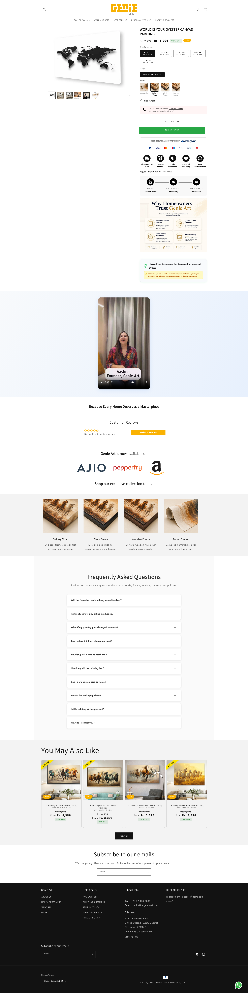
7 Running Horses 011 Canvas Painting (187, 805)
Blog (44, 912)
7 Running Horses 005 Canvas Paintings (103, 806)
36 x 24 (197, 53)
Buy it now (173, 130)
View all (124, 835)
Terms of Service (92, 912)
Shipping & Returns (94, 902)
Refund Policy (91, 907)
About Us (46, 896)
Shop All (46, 907)
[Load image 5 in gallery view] (86, 95)
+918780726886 (176, 108)
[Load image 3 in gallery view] (69, 95)
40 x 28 (148, 61)
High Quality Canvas (152, 74)
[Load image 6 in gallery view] (95, 95)
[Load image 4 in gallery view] (77, 95)
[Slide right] (129, 95)
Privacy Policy (91, 917)
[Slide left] (44, 95)
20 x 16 (164, 53)
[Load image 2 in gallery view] (60, 95)
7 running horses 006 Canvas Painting (145, 805)
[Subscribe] (147, 871)
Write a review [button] (148, 432)
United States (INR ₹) (53, 981)
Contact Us (131, 937)
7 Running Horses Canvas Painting (61, 805)
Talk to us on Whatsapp (139, 931)
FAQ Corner (89, 896)
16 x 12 (147, 53)
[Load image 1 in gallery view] (51, 95)
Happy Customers (51, 902)
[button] (44, 9)
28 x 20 (181, 53)
